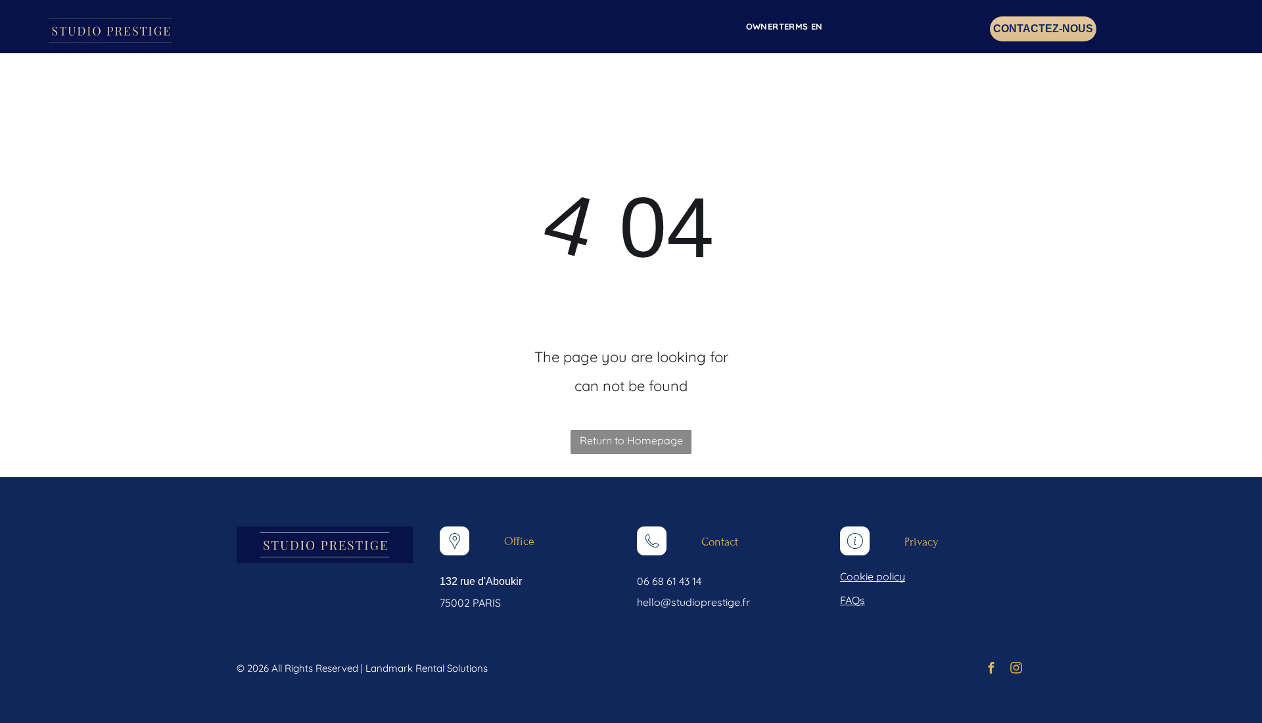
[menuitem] (778, 26)
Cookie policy (872, 576)
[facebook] (991, 669)
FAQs (852, 600)
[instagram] (1016, 669)
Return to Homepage (631, 440)
